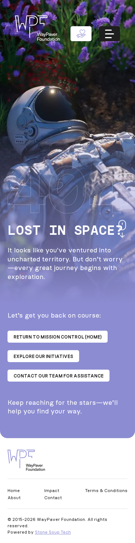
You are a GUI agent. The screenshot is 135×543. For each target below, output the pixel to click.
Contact (53, 497)
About (14, 497)
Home (14, 490)
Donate (81, 33)
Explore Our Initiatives (43, 356)
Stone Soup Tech (53, 532)
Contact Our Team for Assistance (59, 376)
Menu (109, 33)
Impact (51, 490)
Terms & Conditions (106, 490)
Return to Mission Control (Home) (58, 337)
